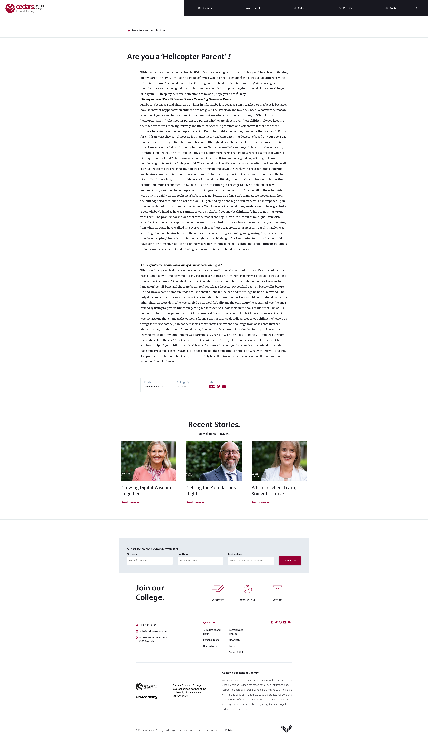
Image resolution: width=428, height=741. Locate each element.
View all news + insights (214, 434)
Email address (235, 554)
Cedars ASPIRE (237, 652)
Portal (393, 8)
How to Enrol (252, 8)
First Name (132, 554)
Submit (287, 560)
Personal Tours (211, 640)
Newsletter (235, 640)
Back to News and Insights (147, 30)
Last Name (183, 554)
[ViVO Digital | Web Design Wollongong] (286, 730)
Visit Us (347, 8)
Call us (302, 8)
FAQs (232, 646)
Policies (229, 730)
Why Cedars (205, 8)
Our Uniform (210, 646)
